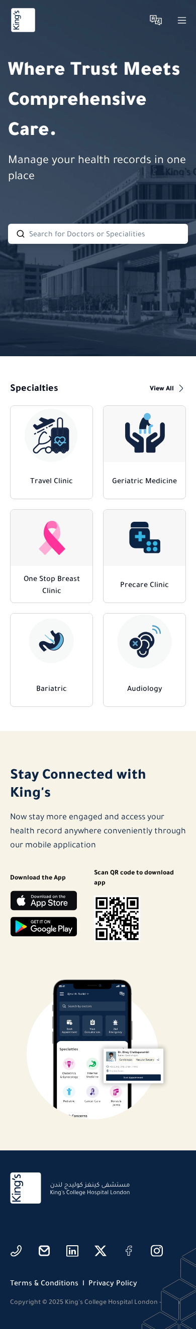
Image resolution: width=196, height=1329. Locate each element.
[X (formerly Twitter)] (100, 1251)
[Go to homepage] (23, 20)
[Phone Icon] (16, 1251)
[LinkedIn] (72, 1251)
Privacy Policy (112, 1282)
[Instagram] (157, 1251)
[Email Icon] (44, 1251)
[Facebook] (129, 1251)
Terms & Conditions (44, 1282)
